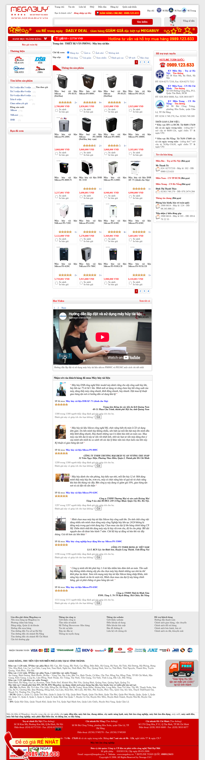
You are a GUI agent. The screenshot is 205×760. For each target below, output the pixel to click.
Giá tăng (74, 58)
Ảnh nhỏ (99, 53)
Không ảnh (114, 53)
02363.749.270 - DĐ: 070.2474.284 (178, 191)
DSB (40, 63)
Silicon (13, 110)
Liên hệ (82, 7)
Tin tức (71, 7)
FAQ (92, 7)
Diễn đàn (102, 7)
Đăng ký (115, 7)
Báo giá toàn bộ (29, 44)
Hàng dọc (74, 53)
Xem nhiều (101, 58)
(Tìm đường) (48, 721)
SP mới (132, 58)
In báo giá (63, 112)
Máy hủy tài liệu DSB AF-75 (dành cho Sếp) (87, 401)
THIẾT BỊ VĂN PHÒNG (78, 43)
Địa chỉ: (151, 10)
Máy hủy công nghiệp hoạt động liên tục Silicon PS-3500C (94, 541)
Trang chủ (59, 7)
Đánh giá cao (118, 58)
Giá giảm (87, 58)
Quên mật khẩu (130, 7)
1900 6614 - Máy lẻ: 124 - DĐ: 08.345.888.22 (175, 207)
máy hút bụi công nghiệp (18, 716)
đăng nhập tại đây (82, 13)
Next (63, 308)
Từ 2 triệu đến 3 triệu (20, 87)
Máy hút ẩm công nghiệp (102, 742)
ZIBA (40, 72)
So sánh (62, 109)
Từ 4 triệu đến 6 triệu (20, 95)
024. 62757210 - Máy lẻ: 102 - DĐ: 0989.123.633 (177, 170)
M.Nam (178, 10)
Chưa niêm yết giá (19, 103)
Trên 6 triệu (15, 99)
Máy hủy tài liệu (100, 43)
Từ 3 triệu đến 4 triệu (20, 91)
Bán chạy (144, 58)
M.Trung (192, 10)
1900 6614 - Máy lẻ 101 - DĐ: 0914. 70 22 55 (178, 217)
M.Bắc (166, 10)
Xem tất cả (144, 301)
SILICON (19, 63)
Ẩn (58, 729)
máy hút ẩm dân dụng (160, 714)
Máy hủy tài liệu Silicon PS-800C (82, 450)
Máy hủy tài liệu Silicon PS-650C (82, 587)
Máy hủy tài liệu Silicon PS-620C (82, 492)
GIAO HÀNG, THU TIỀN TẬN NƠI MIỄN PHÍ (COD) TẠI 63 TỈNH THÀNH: (46, 661)
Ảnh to (87, 53)
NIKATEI (19, 72)
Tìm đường (178, 73)
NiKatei (14, 115)
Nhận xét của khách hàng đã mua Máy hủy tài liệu (82, 377)
